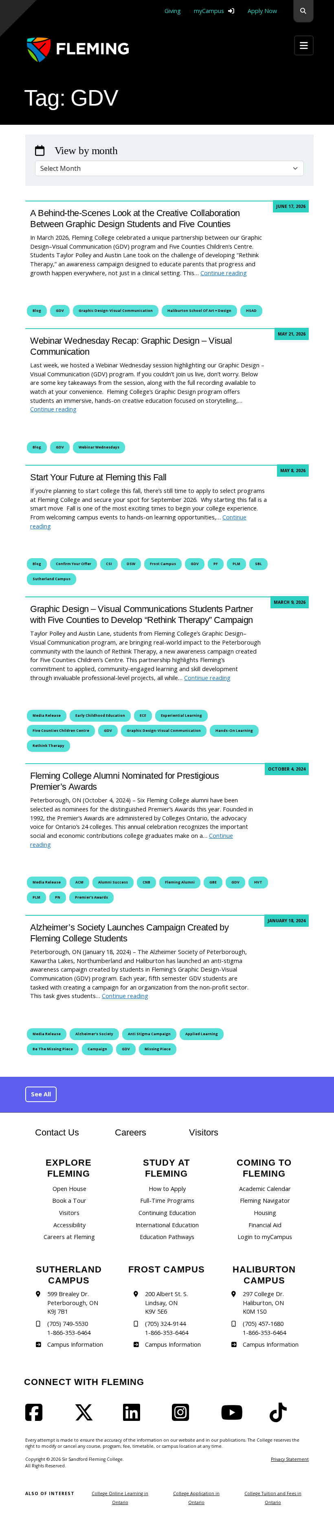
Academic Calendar (265, 1189)
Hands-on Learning (234, 730)
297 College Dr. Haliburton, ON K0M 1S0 (263, 1302)
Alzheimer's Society (94, 1034)
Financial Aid (264, 1225)
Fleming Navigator (265, 1200)
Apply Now (262, 11)
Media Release (47, 715)
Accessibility (69, 1225)
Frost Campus (163, 563)
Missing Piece (158, 1049)
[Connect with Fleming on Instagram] (183, 1417)
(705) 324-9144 (165, 1324)
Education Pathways (167, 1237)
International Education (167, 1225)
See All (41, 1094)
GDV (60, 310)
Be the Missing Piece (53, 1049)
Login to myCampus (264, 1237)
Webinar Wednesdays (99, 447)
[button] (303, 11)
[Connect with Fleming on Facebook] (36, 1417)
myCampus (209, 11)
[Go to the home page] (78, 49)
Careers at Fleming (69, 1237)
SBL (258, 563)
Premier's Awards (91, 897)
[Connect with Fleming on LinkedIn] (134, 1417)
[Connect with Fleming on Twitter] (86, 1417)
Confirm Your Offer (73, 563)
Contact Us (57, 1132)
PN (57, 897)
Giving (173, 11)
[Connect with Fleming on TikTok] (281, 1417)
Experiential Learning (181, 715)
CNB (146, 882)
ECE (143, 715)
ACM (79, 882)
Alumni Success (113, 882)
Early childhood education (100, 715)
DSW (131, 563)
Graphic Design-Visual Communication (116, 310)
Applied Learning (201, 1034)
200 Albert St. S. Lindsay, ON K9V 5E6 (166, 1302)
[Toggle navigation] (304, 45)
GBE (213, 882)
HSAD (251, 310)
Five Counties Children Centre (61, 730)
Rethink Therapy (48, 745)
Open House (69, 1189)
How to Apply (167, 1189)
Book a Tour (69, 1200)
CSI (109, 563)
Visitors (203, 1132)
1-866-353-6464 (68, 1332)
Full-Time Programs (167, 1200)
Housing (265, 1213)
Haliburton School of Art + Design (199, 310)
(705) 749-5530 (67, 1324)
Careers (138, 1132)
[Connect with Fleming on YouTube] (234, 1417)
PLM (236, 563)
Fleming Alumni (180, 882)
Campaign (97, 1049)
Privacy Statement (290, 1459)
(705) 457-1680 (263, 1324)
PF (215, 563)
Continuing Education (167, 1213)
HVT (258, 882)
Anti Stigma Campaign (149, 1034)
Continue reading (223, 273)
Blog (37, 310)
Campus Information (75, 1344)
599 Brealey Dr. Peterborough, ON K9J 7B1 (72, 1302)
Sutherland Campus (51, 579)
